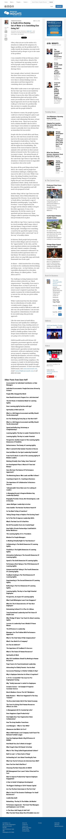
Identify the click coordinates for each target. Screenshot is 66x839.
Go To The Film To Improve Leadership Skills (20, 518)
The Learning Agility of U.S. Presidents (18, 534)
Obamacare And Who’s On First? (16, 729)
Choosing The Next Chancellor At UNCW (19, 768)
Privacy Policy (25, 831)
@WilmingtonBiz (26, 827)
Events (40, 823)
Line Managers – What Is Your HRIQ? (17, 726)
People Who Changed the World (16, 394)
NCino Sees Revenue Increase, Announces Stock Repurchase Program (55, 154)
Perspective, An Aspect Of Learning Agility (20, 597)
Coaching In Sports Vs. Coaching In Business (20, 479)
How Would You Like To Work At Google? (19, 744)
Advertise (56, 824)
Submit (51, 2)
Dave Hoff (29, 31)
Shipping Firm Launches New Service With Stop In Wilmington (54, 125)
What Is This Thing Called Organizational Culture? (22, 750)
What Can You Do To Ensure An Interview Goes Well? (22, 761)
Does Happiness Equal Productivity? (17, 713)
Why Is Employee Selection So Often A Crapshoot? (22, 674)
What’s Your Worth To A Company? (17, 641)
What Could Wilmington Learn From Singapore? (21, 600)
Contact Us (25, 824)
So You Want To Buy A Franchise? (16, 511)
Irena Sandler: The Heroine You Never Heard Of (21, 508)
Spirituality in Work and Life (15, 410)
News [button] (11, 2)
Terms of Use (25, 829)
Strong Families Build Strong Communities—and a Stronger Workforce (58, 68)
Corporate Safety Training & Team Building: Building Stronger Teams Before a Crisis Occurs (58, 91)
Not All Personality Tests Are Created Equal (20, 525)
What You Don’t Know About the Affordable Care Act (22, 813)
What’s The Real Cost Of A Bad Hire (17, 521)
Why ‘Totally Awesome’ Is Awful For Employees (21, 683)
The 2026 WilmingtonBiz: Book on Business (57, 282)
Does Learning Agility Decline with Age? (19, 406)
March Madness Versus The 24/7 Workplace (20, 692)
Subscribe (57, 823)
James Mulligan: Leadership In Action (18, 504)
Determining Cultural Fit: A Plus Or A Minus (20, 609)
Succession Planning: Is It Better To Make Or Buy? (22, 671)
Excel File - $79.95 (57, 312)
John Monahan (57, 58)
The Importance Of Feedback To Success (19, 648)
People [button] (18, 2)
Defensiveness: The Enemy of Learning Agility (21, 445)
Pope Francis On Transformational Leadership (21, 664)
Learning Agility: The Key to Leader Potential (20, 436)
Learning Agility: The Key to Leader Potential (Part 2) (23, 433)
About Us (24, 823)
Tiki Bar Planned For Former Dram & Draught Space (59, 165)
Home (6, 2)
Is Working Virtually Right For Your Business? (20, 541)
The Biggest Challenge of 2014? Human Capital (21, 786)
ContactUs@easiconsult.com (24, 371)
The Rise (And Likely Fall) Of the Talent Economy (21, 701)
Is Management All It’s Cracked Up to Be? (19, 710)
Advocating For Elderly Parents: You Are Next (20, 667)
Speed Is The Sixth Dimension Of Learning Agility (22, 560)
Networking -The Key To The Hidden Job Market (21, 801)
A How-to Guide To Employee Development (19, 782)
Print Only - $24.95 (57, 305)
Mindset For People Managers (15, 537)
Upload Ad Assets (58, 826)
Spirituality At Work (12, 655)
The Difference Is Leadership (15, 629)
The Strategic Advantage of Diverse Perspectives (58, 53)
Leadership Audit (11, 798)
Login (51, 6)
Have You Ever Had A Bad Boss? (16, 764)
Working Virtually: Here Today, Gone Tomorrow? (21, 461)
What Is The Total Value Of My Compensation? (20, 638)
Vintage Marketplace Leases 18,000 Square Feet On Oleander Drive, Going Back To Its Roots (59, 139)
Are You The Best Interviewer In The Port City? (21, 789)
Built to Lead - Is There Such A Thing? (18, 754)
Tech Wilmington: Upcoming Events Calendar (55, 117)
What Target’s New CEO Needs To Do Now (19, 747)
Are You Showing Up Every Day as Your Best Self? (21, 419)
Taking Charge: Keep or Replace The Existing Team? (22, 514)
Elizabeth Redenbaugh (57, 76)
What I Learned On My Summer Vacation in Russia (22, 449)
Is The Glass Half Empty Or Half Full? (18, 810)
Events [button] (25, 2)
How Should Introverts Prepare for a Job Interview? (22, 397)
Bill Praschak (57, 100)
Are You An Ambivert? (13, 645)
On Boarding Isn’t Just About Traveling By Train (21, 757)
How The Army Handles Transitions (17, 722)
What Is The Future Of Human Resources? (19, 652)
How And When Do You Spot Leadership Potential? (22, 452)
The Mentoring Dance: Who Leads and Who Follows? (22, 475)
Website (6, 24)
